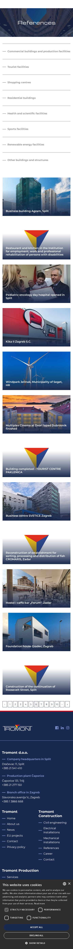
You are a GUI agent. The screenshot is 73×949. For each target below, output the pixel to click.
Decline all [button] (36, 935)
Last (67, 704)
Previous (5, 704)
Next (62, 704)
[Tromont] (17, 727)
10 (57, 704)
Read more (39, 903)
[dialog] (36, 914)
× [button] (69, 883)
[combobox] (64, 884)
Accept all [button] (36, 927)
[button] (36, 943)
